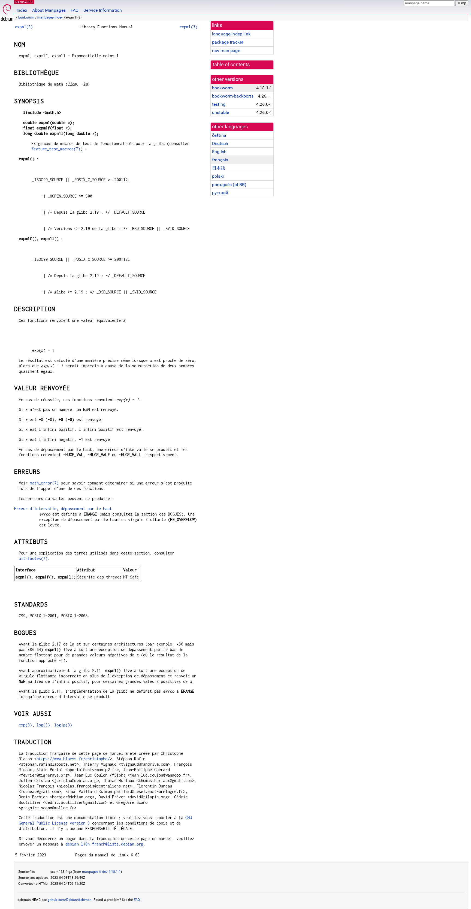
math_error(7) (44, 483)
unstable (220, 112)
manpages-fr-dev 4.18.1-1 (101, 872)
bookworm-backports (232, 96)
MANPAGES (24, 2)
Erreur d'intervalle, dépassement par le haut (63, 508)
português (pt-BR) (229, 184)
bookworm (26, 17)
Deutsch (220, 143)
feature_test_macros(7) (55, 149)
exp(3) (25, 725)
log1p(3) (63, 725)
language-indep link (231, 34)
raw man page (226, 50)
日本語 (218, 168)
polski (218, 176)
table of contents (231, 64)
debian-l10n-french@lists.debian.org (104, 844)
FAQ (74, 10)
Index (22, 10)
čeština (219, 135)
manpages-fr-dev (50, 17)
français (220, 159)
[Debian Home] (7, 11)
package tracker (227, 42)
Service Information (102, 10)
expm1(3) (24, 27)
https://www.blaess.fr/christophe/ (73, 758)
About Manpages (49, 10)
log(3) (43, 725)
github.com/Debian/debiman (70, 900)
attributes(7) (33, 558)
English (219, 151)
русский (220, 192)
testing (218, 104)
